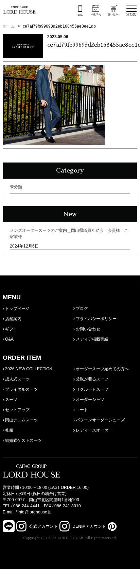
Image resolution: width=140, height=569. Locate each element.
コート (81, 409)
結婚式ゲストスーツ (23, 440)
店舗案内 (12, 318)
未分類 (16, 186)
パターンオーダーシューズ (100, 420)
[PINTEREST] (111, 526)
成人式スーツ (17, 379)
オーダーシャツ (89, 399)
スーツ (10, 399)
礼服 (8, 430)
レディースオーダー (93, 430)
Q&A (9, 339)
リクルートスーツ (91, 389)
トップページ (17, 308)
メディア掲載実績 (91, 339)
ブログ (81, 308)
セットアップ (17, 409)
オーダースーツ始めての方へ (102, 368)
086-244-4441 (26, 506)
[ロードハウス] (19, 10)
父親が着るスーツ (91, 379)
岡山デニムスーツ (21, 420)
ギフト (10, 329)
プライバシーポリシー (96, 318)
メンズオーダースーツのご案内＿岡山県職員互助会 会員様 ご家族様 (69, 233)
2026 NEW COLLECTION (28, 368)
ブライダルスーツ (21, 389)
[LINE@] (9, 526)
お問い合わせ (87, 329)
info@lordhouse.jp (35, 512)
